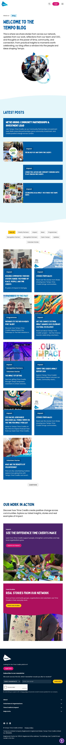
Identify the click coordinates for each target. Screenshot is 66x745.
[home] (5, 3)
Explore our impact (14, 545)
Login (56, 4)
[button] (62, 4)
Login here (8, 668)
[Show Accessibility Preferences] (61, 740)
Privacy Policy (24, 692)
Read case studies (14, 605)
